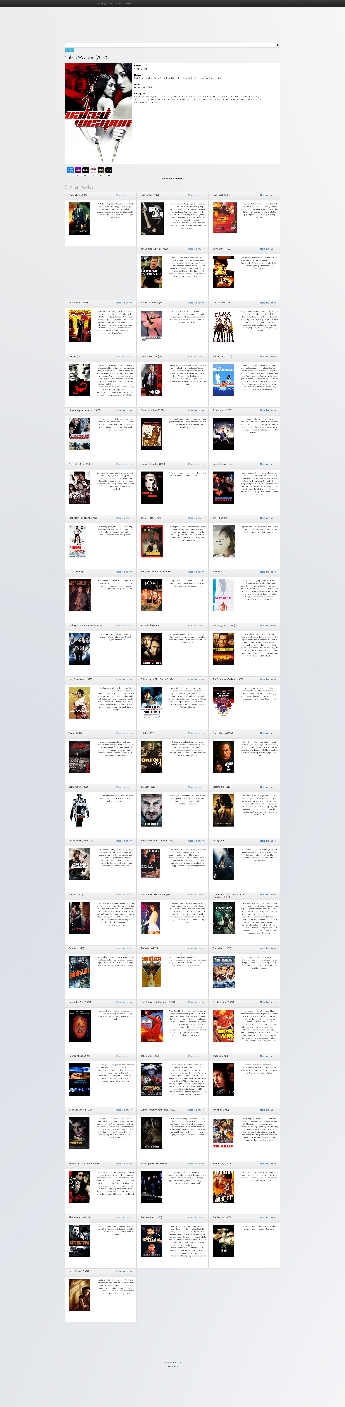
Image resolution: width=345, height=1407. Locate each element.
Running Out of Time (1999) (154, 1163)
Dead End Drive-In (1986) (81, 1109)
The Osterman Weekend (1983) (228, 679)
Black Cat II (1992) (221, 194)
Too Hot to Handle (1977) (153, 302)
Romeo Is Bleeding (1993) (153, 463)
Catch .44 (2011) (148, 733)
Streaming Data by (168, 178)
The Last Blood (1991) (151, 1217)
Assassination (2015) (79, 571)
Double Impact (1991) (223, 463)
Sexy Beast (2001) (221, 571)
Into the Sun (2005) (78, 302)
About (118, 3)
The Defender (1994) (151, 517)
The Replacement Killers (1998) (84, 1163)
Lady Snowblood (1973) (80, 679)
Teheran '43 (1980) (150, 1055)
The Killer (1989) (221, 1109)
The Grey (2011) (148, 786)
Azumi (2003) (75, 733)
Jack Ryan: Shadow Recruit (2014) (85, 625)
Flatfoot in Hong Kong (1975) (83, 517)
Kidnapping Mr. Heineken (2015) (84, 410)
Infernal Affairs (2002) (79, 1055)
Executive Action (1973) (152, 410)
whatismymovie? (104, 3)
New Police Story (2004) (80, 463)
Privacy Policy (173, 1366)
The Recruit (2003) (222, 1217)
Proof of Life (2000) (150, 625)
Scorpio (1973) (76, 356)
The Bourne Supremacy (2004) (155, 248)
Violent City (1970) (222, 1163)
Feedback (128, 3)
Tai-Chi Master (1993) (223, 410)
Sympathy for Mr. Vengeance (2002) (158, 1109)
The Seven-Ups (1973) (80, 1217)
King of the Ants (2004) (80, 1002)
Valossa (169, 1362)
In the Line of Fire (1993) (152, 356)
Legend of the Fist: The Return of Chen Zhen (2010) (229, 895)
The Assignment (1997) (224, 625)
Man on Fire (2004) (78, 194)
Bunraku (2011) (76, 948)
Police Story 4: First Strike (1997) (157, 679)
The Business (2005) (222, 356)
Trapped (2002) (220, 1055)
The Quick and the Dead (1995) (156, 571)
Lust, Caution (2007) (79, 1271)
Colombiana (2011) (222, 786)
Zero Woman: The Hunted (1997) (156, 894)
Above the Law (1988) (223, 733)
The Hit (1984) (220, 517)
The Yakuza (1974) (150, 948)
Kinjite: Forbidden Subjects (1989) (157, 840)
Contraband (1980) (222, 948)
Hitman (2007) (76, 894)
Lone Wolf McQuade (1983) (82, 840)
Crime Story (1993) (222, 248)
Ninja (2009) (219, 840)
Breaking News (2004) (223, 1002)
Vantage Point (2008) (79, 786)
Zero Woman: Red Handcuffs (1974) (158, 1002)
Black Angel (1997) (150, 194)
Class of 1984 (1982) (222, 302)
